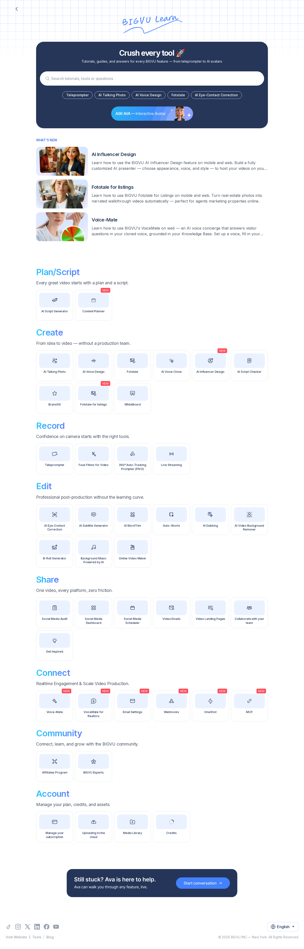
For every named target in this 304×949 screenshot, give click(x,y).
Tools (36, 937)
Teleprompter (77, 95)
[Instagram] (18, 927)
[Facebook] (46, 927)
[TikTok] (8, 927)
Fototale (178, 95)
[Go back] (16, 9)
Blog (49, 937)
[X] (27, 927)
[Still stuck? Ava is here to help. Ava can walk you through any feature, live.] (152, 883)
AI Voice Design (149, 95)
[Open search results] (47, 78)
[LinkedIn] (37, 927)
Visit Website (16, 937)
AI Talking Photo (112, 95)
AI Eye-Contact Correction (216, 95)
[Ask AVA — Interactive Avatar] (152, 113)
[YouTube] (56, 927)
